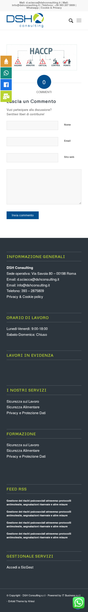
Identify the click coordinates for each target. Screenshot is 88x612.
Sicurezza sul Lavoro (23, 401)
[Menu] (79, 20)
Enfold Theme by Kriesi (21, 601)
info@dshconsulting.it (26, 5)
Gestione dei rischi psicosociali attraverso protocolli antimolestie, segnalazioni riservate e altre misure (39, 502)
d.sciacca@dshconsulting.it (43, 2)
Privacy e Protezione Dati (26, 412)
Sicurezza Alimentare (23, 406)
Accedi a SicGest (20, 567)
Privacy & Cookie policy (25, 296)
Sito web (69, 157)
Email (67, 140)
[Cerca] (68, 20)
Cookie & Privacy (51, 7)
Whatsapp (32, 7)
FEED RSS (17, 489)
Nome (67, 124)
